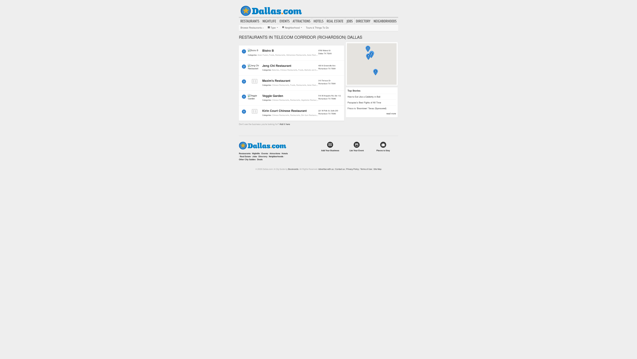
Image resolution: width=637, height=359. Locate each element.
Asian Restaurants (314, 55)
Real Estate (335, 21)
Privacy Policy (352, 169)
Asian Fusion (263, 55)
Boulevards (293, 169)
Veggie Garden (272, 96)
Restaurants (250, 21)
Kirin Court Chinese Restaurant (284, 111)
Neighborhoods (385, 21)
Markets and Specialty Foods (316, 69)
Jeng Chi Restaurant (276, 65)
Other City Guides (247, 159)
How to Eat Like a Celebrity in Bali (364, 96)
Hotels (318, 21)
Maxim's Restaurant (276, 80)
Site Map (378, 169)
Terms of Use (366, 169)
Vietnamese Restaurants (296, 55)
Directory (363, 21)
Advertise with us (326, 169)
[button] (375, 72)
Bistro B (268, 50)
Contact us (340, 169)
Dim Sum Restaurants (310, 115)
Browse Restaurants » (252, 27)
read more (391, 113)
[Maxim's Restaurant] (254, 81)
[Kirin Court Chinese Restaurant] (254, 111)
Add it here (285, 124)
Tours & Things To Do (317, 27)
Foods (271, 55)
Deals (260, 159)
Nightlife (269, 21)
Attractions (301, 21)
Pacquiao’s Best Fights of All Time (364, 102)
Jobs (349, 21)
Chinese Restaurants (288, 69)
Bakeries (275, 69)
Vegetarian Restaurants (310, 100)
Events (284, 21)
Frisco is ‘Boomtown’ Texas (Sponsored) (367, 108)
